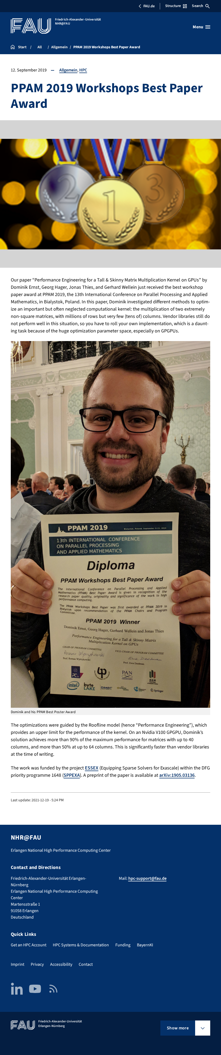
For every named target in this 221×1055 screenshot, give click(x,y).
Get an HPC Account (28, 945)
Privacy (37, 964)
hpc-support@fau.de (147, 878)
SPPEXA (72, 775)
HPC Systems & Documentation (81, 945)
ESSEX (91, 768)
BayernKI (145, 945)
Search (197, 6)
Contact (86, 964)
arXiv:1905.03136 (177, 775)
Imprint (17, 964)
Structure (173, 6)
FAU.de (149, 6)
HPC (83, 70)
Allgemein (68, 70)
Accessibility (61, 964)
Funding (122, 945)
